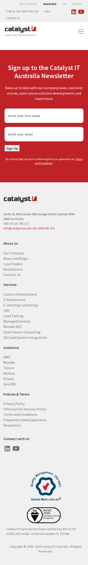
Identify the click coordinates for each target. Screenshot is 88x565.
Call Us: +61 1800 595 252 (22, 11)
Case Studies (13, 263)
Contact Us (13, 18)
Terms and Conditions (20, 414)
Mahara (9, 373)
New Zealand (28, 4)
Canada (77, 4)
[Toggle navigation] (81, 31)
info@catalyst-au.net (17, 228)
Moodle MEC (12, 326)
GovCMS (9, 384)
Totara (8, 368)
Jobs (47, 11)
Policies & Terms (16, 394)
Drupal (8, 378)
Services (9, 284)
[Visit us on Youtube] (81, 11)
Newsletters (13, 269)
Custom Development (20, 294)
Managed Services (16, 321)
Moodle (9, 362)
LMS (6, 310)
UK (64, 4)
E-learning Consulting (20, 305)
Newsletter (12, 425)
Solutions (11, 348)
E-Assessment (14, 299)
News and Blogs (15, 258)
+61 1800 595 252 (43, 228)
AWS (6, 357)
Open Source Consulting (22, 332)
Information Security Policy (24, 409)
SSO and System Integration (25, 337)
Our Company (13, 253)
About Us (10, 243)
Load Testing (13, 316)
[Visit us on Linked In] (73, 11)
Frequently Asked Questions (24, 420)
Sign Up (12, 148)
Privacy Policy (14, 403)
